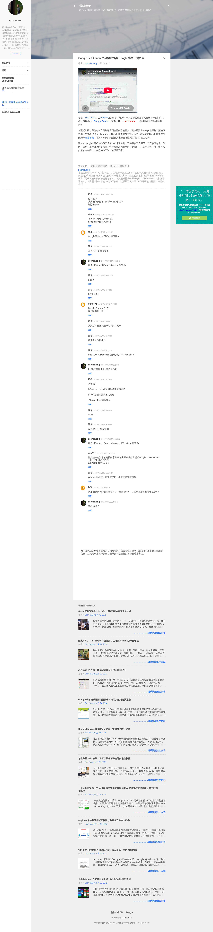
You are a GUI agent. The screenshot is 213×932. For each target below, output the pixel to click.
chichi (91, 214)
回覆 (90, 209)
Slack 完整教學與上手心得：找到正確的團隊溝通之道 (104, 611)
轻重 (90, 232)
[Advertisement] (121, 33)
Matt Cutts (90, 117)
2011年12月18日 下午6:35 (103, 336)
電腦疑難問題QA (99, 166)
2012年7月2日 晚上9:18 (102, 487)
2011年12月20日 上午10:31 (110, 439)
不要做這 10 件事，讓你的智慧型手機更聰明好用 (102, 670)
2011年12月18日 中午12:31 (103, 247)
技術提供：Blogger (123, 912)
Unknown (93, 303)
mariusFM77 (127, 917)
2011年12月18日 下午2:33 (107, 304)
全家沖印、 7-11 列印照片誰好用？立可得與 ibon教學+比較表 (108, 640)
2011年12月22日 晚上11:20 (103, 473)
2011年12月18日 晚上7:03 (103, 350)
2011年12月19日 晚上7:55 (103, 425)
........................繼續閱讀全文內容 (149, 632)
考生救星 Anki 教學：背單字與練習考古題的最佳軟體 (104, 758)
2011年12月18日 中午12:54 (103, 275)
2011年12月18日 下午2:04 (103, 290)
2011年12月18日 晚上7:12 (110, 365)
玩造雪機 (89, 137)
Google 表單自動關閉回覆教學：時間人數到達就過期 (104, 699)
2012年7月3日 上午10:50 (109, 502)
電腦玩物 (85, 6)
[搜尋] (169, 6)
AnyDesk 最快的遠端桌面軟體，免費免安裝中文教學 (104, 820)
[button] (164, 58)
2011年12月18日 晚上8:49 (103, 379)
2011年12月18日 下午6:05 (103, 321)
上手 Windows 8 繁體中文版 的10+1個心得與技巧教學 (104, 879)
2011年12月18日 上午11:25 (103, 194)
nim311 (92, 453)
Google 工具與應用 (119, 166)
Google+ (104, 117)
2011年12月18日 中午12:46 (110, 261)
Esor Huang (94, 260)
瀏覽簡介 (15, 53)
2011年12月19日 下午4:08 (103, 410)
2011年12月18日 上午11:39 (103, 232)
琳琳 (90, 487)
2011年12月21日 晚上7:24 (106, 453)
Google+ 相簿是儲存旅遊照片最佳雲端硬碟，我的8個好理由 (108, 849)
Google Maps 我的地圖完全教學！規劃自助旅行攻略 (104, 729)
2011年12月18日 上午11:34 (104, 215)
